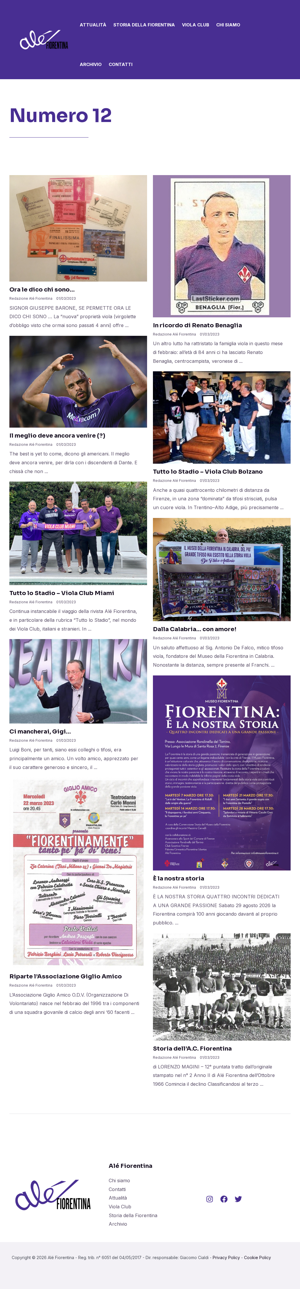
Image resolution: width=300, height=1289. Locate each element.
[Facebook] (224, 1199)
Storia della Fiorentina (144, 25)
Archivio (91, 64)
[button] (279, 40)
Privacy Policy (226, 1257)
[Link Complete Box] (78, 255)
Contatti (120, 64)
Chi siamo (228, 25)
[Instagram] (209, 1199)
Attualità (93, 25)
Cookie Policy (257, 1257)
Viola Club (195, 25)
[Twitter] (238, 1199)
